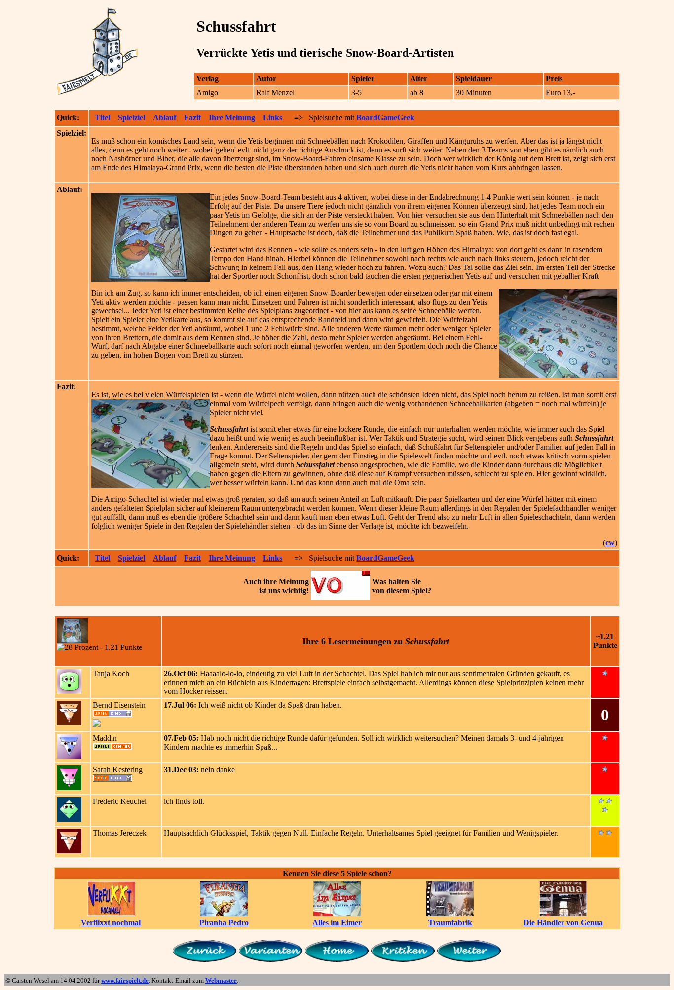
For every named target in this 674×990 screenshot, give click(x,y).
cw (610, 542)
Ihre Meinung (232, 118)
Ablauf (164, 118)
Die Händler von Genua (563, 922)
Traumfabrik (450, 922)
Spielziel (131, 118)
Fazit (192, 118)
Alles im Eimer (337, 922)
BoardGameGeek (385, 118)
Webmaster (221, 980)
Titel (102, 118)
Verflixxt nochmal (111, 922)
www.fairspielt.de (125, 980)
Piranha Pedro (224, 922)
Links (272, 118)
